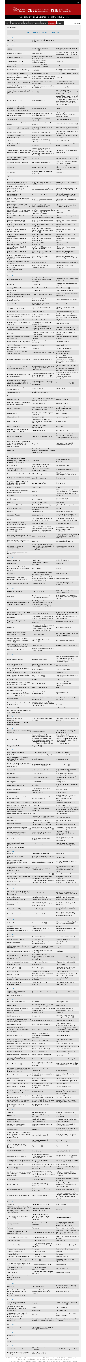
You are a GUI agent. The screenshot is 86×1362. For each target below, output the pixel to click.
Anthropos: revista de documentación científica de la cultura (19, 114)
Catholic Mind (36, 290)
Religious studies (12, 1016)
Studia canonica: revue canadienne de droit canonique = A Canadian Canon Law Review (19, 1173)
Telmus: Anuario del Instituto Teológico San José (41, 1209)
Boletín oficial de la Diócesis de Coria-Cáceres (18, 217)
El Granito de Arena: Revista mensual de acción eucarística (18, 478)
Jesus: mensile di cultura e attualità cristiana (42, 719)
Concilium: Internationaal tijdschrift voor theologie (43, 333)
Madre (9, 854)
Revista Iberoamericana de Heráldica (40, 1070)
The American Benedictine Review (66, 1228)
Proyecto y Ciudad (13, 982)
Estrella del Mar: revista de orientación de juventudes (15, 523)
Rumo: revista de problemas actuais (40, 1105)
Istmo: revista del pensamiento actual (65, 703)
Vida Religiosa (60, 1310)
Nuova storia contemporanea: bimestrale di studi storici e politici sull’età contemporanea (66, 913)
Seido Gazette (11, 1129)
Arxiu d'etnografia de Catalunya (17, 162)
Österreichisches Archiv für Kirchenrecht (40, 929)
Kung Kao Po (36, 746)
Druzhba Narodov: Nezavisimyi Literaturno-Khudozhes (65, 444)
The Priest (59, 1251)
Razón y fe (10, 1005)
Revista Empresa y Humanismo (17, 1055)
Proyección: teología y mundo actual (65, 979)
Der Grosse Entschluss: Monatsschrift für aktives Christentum (18, 403)
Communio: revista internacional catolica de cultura (17, 328)
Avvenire (58, 172)
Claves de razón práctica (14, 320)
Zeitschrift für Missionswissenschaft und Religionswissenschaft (18, 1353)
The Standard (11, 1254)
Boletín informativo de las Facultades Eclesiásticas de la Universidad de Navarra (18, 211)
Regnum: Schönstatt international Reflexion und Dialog (17, 1009)
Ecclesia (34, 460)
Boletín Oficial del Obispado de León (16, 239)
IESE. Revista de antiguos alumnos (15, 665)
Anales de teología (61, 87)
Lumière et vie (36, 844)
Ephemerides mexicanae (15, 508)
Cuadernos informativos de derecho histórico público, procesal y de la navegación (43, 382)
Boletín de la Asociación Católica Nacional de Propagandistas (66, 195)
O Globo (9, 923)
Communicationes (61, 323)
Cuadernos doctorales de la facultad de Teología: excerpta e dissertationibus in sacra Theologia (67, 375)
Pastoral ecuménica (62, 939)
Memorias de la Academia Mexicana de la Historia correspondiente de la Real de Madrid (18, 868)
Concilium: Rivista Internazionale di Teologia (66, 337)
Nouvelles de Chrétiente (63, 900)
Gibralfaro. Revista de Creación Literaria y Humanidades (41, 596)
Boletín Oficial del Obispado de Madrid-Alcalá (41, 239)
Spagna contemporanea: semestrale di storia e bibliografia (67, 1161)
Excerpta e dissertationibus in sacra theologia (18, 553)
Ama (57, 66)
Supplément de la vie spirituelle (17, 1195)
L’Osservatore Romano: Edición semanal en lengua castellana (41, 823)
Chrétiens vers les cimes (14, 308)
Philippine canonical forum (40, 962)
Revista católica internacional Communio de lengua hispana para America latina (18, 1029)
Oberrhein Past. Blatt (38, 923)
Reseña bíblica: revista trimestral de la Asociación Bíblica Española (19, 1020)
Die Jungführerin (37, 417)
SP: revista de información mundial (40, 1161)
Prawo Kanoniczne (13, 971)
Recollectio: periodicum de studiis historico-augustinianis (42, 1005)
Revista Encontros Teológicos (41, 1055)
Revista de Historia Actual (64, 1044)
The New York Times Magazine (65, 1249)
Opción (58, 926)
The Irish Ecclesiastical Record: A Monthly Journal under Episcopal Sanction (42, 1244)
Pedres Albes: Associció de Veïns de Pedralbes (18, 947)
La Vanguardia (60, 782)
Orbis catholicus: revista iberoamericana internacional (16, 929)
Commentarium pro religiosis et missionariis (42, 323)
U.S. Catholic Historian (62, 1291)
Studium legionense (13, 1190)
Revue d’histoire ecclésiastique (16, 1083)
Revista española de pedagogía (41, 1059)
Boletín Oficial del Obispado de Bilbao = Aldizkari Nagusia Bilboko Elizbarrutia (42, 230)
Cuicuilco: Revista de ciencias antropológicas (16, 388)
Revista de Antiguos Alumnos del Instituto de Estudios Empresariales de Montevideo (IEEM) (67, 1029)
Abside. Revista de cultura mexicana (40, 49)
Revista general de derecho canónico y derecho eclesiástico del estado (67, 1064)
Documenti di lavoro (13, 436)
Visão (33, 1315)
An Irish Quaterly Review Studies (66, 73)
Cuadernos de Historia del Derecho (18, 359)
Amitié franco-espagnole (39, 73)
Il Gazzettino (36, 672)
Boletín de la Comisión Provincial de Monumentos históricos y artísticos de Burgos (18, 200)
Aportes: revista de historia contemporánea (15, 136)
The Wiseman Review (38, 1256)
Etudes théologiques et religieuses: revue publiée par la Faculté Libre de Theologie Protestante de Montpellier (43, 546)
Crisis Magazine (60, 345)
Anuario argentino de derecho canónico (41, 119)
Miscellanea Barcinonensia (15, 874)
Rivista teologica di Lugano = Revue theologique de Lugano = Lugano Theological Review (67, 1091)
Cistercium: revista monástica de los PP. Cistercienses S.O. (18, 315)
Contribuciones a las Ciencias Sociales (41, 341)
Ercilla (9, 512)
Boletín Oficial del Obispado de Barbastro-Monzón (16, 230)
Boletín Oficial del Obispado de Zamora (16, 252)
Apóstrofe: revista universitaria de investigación (66, 136)
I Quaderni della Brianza (14, 659)
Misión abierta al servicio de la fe (42, 874)
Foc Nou (10, 573)
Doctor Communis (37, 430)
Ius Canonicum (12, 708)
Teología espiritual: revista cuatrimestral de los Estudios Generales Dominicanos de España (41, 1217)
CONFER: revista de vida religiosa (17, 342)
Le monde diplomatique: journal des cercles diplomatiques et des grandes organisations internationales (67, 809)
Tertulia (9, 1228)
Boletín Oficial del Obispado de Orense (65, 239)
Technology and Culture (39, 1204)
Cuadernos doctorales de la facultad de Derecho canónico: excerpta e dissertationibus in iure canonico (43, 375)
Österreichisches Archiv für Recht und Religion (66, 929)
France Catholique (37, 584)
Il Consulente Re (37, 669)
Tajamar (9, 1204)
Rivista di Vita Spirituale (63, 1086)
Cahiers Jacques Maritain (15, 279)
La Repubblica (36, 773)
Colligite (58, 320)
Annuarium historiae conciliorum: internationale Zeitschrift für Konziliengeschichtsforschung (17, 108)
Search (8, 23)
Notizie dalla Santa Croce (15, 900)
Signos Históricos (61, 1146)
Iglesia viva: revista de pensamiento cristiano (18, 669)
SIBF (8, 1141)
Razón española (61, 1002)
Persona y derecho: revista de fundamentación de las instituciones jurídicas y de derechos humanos (43, 956)
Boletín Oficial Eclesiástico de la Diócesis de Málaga (65, 252)
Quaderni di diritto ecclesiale (41, 992)
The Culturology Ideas (39, 1241)
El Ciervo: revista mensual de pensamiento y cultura (41, 469)
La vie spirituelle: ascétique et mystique (41, 789)
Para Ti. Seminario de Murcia (64, 937)
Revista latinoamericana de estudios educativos (43, 1075)
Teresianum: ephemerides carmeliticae (40, 1224)
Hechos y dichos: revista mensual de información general (18, 613)
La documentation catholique (41, 755)
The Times (59, 1254)
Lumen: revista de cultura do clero (41, 839)
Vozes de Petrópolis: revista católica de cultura (67, 1320)
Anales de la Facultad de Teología (17, 83)
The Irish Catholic (12, 1245)
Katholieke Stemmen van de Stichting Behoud (19, 731)
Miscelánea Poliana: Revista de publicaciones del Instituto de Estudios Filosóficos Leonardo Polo (65, 868)
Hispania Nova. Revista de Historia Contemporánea (66, 617)
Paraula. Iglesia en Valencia (15, 939)
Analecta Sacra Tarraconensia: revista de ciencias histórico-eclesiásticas (43, 77)
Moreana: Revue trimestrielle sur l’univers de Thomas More (42, 877)
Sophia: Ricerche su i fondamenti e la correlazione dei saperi (18, 1161)
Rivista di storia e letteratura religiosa (40, 1086)
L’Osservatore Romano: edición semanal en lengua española (65, 823)
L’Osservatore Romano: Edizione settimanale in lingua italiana (66, 828)
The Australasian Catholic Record (42, 1232)
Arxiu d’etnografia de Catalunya (65, 158)
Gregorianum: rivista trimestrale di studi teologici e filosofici (18, 603)
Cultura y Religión (12, 392)
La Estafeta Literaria (38, 759)
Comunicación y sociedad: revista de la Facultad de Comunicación (67, 328)
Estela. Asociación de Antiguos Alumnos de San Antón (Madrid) (66, 519)
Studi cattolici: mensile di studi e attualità (42, 1168)
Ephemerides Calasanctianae (16, 505)
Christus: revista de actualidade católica (41, 308)
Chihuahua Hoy (60, 304)
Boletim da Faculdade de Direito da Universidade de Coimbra (66, 189)
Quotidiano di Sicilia (13, 995)
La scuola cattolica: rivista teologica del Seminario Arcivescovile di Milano (66, 777)
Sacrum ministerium (38, 1112)
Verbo (34, 1303)
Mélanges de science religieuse (41, 862)
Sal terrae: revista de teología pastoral (41, 1115)
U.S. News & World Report (15, 1296)
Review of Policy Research (64, 1020)
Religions (58, 1013)
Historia (9, 627)
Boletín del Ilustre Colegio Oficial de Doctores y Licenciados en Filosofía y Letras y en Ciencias (18, 205)
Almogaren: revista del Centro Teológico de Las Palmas (41, 66)
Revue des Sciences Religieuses (65, 1081)
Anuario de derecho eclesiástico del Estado (18, 124)
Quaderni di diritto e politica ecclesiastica (16, 992)
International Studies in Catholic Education (66, 698)
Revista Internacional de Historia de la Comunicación (67, 1070)
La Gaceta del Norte (62, 765)
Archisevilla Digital (61, 141)
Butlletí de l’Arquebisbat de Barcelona (15, 266)
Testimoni (35, 1228)
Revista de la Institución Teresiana (66, 1046)
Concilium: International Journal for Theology (67, 333)
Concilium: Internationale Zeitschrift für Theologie (18, 337)
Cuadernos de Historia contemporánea (63, 352)
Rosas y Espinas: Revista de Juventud (15, 1105)
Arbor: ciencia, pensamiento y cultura (41, 140)
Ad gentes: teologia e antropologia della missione (42, 57)
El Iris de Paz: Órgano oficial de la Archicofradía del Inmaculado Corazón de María (17, 483)
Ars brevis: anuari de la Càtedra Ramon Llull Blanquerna (17, 158)
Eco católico (11, 465)
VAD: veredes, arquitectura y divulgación (16, 1303)
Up (12, 37)
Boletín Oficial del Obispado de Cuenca (65, 230)
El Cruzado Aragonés (38, 474)
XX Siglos (10, 1335)
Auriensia (10, 172)
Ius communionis (37, 708)
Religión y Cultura (37, 1013)
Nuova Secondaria (37, 914)
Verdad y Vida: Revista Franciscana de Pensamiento (66, 1303)
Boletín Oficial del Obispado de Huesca (65, 235)
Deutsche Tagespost (13, 408)
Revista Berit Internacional (40, 1024)
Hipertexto (10, 617)
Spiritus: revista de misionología (42, 1164)
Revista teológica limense (63, 1078)
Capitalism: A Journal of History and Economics (67, 279)
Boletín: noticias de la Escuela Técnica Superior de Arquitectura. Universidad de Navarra (43, 211)
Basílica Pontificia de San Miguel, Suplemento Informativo (17, 183)
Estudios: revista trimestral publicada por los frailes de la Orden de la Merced (67, 536)
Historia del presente (62, 627)
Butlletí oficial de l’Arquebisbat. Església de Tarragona (41, 266)
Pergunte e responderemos (64, 947)
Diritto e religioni (12, 426)
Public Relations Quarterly (64, 982)
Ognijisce (10, 926)
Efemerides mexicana (62, 465)
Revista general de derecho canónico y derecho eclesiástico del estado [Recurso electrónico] (18, 1069)
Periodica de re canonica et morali (17, 951)
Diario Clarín (11, 414)
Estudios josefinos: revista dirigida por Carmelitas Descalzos (19, 536)
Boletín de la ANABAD (38, 195)
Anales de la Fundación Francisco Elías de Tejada (42, 82)
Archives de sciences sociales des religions (42, 145)
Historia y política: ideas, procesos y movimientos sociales (67, 634)
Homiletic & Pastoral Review (64, 640)
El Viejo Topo (36, 499)
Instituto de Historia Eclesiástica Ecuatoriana (42, 698)
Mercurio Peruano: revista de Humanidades (41, 869)
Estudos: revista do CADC (63, 541)
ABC (8, 49)
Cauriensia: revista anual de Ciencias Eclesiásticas (67, 294)
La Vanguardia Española (14, 785)
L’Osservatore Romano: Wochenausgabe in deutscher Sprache (65, 833)
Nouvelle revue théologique (40, 900)
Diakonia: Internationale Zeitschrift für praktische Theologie (42, 408)
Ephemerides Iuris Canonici (40, 505)
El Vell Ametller (11, 499)
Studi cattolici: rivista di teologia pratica (65, 1168)
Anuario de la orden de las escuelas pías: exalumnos (66, 128)
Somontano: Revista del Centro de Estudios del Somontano (66, 1156)
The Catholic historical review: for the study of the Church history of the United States (67, 1232)
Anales (58, 77)
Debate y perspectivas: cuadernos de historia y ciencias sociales (43, 399)
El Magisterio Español (38, 483)
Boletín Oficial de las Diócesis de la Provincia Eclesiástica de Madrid (42, 217)
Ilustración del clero (38, 683)
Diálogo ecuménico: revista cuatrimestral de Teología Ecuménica (64, 408)
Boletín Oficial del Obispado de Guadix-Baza (16, 235)
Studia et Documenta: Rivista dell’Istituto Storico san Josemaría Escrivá (66, 1173)
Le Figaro (35, 805)
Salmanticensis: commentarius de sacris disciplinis (66, 1115)
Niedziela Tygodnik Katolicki (64, 897)
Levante (9, 817)
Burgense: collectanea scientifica (66, 262)
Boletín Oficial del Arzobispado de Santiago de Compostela (17, 221)
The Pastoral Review (13, 1251)
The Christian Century (38, 1237)
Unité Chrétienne (37, 1286)
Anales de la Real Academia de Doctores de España (16, 87)
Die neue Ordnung (61, 417)
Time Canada (11, 1272)
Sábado (9, 1112)
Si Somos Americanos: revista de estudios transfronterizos (66, 1135)
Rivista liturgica (36, 1092)
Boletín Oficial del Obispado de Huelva (41, 235)
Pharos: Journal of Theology (64, 957)
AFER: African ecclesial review (65, 57)
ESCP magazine (36, 512)
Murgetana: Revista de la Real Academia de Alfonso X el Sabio (65, 881)
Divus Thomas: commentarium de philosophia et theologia (17, 430)
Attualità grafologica (38, 167)
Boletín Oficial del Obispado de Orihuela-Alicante (16, 243)
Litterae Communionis (39, 820)
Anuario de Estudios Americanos (66, 124)
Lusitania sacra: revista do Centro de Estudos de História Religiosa (67, 844)
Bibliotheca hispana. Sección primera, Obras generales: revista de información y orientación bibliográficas (18, 189)
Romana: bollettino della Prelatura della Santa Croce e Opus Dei (18, 1101)
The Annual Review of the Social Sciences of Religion (17, 1232)
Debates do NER (61, 399)
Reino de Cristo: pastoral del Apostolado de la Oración (64, 1009)
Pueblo (34, 985)
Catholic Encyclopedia (38, 288)
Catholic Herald (12, 290)
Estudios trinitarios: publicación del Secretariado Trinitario (18, 541)
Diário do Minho (12, 417)
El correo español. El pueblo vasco (17, 474)
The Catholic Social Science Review (18, 1237)
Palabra (9, 937)
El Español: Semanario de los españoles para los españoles (65, 474)
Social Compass (37, 1151)
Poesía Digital (36, 964)
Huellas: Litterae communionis (65, 645)
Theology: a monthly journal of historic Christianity (41, 1268)
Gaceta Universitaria (13, 592)
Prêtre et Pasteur (61, 971)
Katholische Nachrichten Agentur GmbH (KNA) (66, 731)
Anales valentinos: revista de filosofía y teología (18, 92)
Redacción (59, 1005)
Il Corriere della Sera (62, 669)
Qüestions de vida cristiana (64, 992)
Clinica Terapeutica (38, 320)
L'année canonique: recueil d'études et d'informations (43, 797)
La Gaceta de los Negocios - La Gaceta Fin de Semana (41, 765)
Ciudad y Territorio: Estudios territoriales (41, 315)
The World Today (61, 1256)
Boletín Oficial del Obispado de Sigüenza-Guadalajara (41, 248)
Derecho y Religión (37, 403)
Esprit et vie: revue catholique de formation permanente (42, 519)
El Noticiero (35, 487)
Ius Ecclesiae (59, 708)
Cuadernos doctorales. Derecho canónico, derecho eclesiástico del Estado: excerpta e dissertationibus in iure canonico (19, 382)
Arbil (8, 141)
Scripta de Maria (37, 1121)
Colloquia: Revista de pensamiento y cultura (18, 323)
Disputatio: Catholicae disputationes (39, 426)
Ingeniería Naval (61, 693)
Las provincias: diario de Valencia (17, 803)
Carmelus (35, 284)
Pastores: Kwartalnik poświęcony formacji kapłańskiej (42, 942)
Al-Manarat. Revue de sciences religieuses (16, 66)
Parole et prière (36, 939)
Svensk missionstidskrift (39, 1195)
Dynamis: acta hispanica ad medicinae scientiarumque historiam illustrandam (43, 450)
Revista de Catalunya (13, 1035)
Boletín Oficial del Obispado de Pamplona (41, 243)
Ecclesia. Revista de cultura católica (64, 460)
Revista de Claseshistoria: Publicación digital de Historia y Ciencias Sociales (41, 1035)
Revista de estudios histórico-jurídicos (65, 1040)
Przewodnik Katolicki (38, 982)
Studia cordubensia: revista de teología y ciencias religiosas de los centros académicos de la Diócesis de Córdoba (43, 1173)
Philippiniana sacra (13, 964)
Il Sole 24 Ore (11, 679)
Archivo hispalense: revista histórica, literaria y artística (67, 145)
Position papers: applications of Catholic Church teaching (65, 968)
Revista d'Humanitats (38, 1051)
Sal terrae (10, 1116)
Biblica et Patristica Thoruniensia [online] (66, 183)
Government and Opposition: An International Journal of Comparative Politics (67, 596)
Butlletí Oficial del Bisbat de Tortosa (15, 270)
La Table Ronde (36, 782)
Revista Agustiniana (13, 1024)
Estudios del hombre (62, 523)
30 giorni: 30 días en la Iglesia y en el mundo (43, 41)
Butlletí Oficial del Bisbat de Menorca (64, 266)
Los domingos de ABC (62, 820)
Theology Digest (61, 1268)
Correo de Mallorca (62, 342)
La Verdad (35, 785)
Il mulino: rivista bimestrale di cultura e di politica (18, 676)
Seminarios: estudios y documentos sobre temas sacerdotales (67, 1129)
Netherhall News (12, 897)
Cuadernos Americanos (63, 348)
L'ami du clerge (12, 793)
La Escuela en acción (62, 755)
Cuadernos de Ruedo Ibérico (41, 359)
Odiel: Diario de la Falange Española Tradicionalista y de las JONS (67, 923)
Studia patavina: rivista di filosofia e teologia (67, 1179)
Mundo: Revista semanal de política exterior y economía (43, 881)
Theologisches (60, 1264)
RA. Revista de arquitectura (15, 1002)
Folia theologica (60, 573)
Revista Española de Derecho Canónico (65, 1054)
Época (57, 508)
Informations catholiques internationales (40, 692)
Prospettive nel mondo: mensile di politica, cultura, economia (66, 974)
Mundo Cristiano (12, 881)
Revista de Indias (37, 1046)
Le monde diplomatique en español (40, 809)
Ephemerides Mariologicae (64, 505)
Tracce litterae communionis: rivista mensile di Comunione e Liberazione (18, 1277)
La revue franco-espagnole (64, 773)
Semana (34, 1129)
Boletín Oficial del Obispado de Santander (16, 248)
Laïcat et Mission (61, 789)
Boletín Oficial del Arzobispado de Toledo (66, 221)
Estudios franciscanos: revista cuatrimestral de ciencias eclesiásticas (65, 529)
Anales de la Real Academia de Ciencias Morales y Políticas (65, 82)
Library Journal (11, 820)
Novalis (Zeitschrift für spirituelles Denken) (66, 904)
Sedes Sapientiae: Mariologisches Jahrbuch (42, 1125)
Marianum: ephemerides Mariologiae (15, 857)
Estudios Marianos (37, 536)
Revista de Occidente (62, 1049)
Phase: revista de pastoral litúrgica (18, 962)
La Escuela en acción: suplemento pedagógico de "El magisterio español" (17, 759)
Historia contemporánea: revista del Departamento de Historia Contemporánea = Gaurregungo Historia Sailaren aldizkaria (43, 627)
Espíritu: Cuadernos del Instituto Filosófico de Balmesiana (66, 515)
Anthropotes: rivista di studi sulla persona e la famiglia (42, 114)
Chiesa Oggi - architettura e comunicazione (40, 304)
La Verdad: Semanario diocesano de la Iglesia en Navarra (67, 785)
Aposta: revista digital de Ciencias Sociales (42, 136)
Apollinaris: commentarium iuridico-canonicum (67, 132)
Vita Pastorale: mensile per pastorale (15, 1320)
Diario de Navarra (61, 414)
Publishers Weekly (13, 985)
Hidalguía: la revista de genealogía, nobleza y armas (66, 613)
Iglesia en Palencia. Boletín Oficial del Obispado (43, 665)
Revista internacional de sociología (18, 1075)
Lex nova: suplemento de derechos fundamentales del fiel (43, 817)
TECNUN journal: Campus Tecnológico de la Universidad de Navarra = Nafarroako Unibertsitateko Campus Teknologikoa (19, 1209)
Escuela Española (12, 515)
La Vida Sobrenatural (13, 789)
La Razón (10, 773)
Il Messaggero (60, 672)
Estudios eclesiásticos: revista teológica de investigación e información (16, 529)
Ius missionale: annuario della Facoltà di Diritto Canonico (19, 711)
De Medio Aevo (12, 399)
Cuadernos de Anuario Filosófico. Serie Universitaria (17, 352)
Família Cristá (36, 560)
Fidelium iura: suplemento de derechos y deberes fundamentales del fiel (18, 568)
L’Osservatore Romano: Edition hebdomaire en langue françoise (42, 828)
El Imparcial (59, 478)
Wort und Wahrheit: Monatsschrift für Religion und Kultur (42, 1328)
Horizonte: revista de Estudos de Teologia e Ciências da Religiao (17, 645)
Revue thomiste (61, 1083)
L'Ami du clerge (60, 793)
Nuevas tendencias (13, 914)
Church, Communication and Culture (65, 308)
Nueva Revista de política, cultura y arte (66, 909)
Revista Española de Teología (65, 1059)
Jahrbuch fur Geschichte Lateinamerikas (14, 719)
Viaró (33, 1307)
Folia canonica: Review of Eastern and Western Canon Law (42, 573)
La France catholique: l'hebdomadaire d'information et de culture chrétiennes (19, 765)
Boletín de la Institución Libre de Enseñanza (42, 200)
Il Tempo (34, 679)
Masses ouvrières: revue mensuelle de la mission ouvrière (43, 857)
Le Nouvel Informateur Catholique (18, 814)
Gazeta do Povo (37, 592)
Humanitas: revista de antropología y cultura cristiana (43, 649)
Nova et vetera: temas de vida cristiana (16, 904)
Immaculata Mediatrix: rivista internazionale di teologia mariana (65, 683)
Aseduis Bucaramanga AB (40, 162)
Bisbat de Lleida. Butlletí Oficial (41, 189)
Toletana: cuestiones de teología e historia (42, 1272)
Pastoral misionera (13, 943)
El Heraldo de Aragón (38, 478)
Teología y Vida (12, 1224)
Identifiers (44, 23)
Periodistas (59, 951)
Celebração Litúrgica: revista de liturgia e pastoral (17, 299)
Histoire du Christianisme (63, 622)
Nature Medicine (37, 893)
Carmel (9, 284)
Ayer (8, 176)
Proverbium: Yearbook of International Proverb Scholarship (17, 979)
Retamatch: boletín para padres (41, 1020)
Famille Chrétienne (61, 560)
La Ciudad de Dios (37, 752)
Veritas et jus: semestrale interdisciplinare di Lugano (15, 1307)
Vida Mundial (11, 1310)
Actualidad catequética (14, 57)
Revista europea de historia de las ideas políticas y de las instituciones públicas (43, 1063)
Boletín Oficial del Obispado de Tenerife (65, 248)
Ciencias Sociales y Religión (64, 311)
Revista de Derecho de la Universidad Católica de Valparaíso (18, 1040)
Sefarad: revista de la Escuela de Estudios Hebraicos (65, 1125)
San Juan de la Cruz (13, 1119)
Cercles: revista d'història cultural (66, 300)
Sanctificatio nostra (38, 1119)
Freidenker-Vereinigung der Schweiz (64, 583)
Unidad (9, 1286)
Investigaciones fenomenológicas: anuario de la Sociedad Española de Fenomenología (43, 703)
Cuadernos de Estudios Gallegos (42, 353)
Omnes (34, 926)
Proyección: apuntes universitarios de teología (42, 979)
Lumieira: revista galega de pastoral (15, 844)
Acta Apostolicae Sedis (14, 53)
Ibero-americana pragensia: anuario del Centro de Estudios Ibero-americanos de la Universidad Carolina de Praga (67, 659)
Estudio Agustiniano (38, 523)
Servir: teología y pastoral (40, 1135)
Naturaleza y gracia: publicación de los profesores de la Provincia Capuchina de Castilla (19, 892)
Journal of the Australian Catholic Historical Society (17, 723)
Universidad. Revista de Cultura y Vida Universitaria (66, 1286)
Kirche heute (11, 739)
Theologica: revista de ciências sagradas (65, 1260)
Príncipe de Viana (12, 975)
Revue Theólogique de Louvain (41, 1083)
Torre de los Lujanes (62, 1272)
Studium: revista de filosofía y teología (41, 1189)
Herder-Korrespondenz (39, 613)
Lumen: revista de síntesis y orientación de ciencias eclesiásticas (64, 838)
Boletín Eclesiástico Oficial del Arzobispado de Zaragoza (41, 206)
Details (26, 23)
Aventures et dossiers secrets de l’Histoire (42, 172)
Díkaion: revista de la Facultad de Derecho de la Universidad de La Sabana (42, 421)
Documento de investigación (41, 436)
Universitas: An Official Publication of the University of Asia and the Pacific (18, 1291)
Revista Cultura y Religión (40, 1029)
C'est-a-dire (10, 304)
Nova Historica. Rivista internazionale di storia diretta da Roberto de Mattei (42, 903)
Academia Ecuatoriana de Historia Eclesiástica (66, 49)
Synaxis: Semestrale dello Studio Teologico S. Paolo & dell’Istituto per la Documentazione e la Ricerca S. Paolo (67, 1195)
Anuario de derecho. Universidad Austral (42, 124)
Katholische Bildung (38, 732)
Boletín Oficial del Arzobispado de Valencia (17, 225)
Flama (57, 568)
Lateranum (35, 803)
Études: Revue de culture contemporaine (15, 547)
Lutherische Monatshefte (15, 847)
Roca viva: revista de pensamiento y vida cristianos (18, 1096)
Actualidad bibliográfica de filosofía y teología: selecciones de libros (67, 53)
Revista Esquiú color (13, 1064)
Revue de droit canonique (15, 1081)
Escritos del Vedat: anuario (64, 512)
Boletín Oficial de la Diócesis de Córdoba (65, 211)
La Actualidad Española (14, 752)
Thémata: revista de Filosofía (16, 1260)
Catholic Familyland (62, 288)
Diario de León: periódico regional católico (42, 413)
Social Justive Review (62, 1151)
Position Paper (36, 968)
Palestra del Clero (37, 937)
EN (80, 23)
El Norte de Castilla (13, 487)
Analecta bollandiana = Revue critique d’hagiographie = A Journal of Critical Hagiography (19, 77)
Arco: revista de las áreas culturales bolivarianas (66, 151)
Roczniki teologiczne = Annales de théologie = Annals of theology (42, 1096)
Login (78, 2)
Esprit (9, 519)
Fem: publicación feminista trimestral (40, 563)
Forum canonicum (61, 578)
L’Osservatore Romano (14, 824)
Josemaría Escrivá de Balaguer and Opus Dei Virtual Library (43, 17)
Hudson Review (37, 645)
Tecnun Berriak (60, 1204)
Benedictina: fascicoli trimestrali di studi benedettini (42, 183)
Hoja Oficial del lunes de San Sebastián (40, 640)
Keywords (60, 23)
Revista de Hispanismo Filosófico (17, 1044)
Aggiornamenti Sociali (14, 62)
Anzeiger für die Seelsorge (40, 132)
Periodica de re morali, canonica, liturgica (42, 951)
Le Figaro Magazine (62, 805)
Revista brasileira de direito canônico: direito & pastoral (64, 1024)
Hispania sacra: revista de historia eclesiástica (42, 621)
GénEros (10, 597)
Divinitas (58, 426)
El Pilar (34, 491)
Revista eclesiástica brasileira (64, 1051)
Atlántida (10, 167)
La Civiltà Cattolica (61, 752)
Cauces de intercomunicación (41, 295)
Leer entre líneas (61, 814)
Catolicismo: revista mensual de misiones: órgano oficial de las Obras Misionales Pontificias (18, 294)
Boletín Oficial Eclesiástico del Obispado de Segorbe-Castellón (65, 257)
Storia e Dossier (60, 1164)
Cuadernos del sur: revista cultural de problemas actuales (18, 375)
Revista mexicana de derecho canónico (65, 1075)
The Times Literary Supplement (17, 1256)
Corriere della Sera (13, 345)
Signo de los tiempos (62, 1141)
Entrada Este (60, 502)
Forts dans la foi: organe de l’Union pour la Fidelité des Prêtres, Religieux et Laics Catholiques (43, 578)
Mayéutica (59, 857)
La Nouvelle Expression (39, 770)
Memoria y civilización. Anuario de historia (66, 862)
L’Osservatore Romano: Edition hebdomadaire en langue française (18, 828)
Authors (37, 23)
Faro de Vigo (11, 563)
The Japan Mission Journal (15, 1249)
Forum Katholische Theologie (16, 584)
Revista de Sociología (13, 1051)
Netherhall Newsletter (39, 897)
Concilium (10, 333)
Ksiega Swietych (12, 746)
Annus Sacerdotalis (38, 109)
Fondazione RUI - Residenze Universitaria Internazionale (16, 578)
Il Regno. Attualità (37, 676)
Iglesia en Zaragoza (61, 665)
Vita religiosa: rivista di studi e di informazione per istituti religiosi (42, 1320)
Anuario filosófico (12, 132)
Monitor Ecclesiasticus (62, 874)
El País (58, 487)
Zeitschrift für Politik (38, 1353)
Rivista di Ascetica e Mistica (15, 1086)
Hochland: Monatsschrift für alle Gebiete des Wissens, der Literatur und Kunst (18, 640)
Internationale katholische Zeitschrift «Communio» (18, 703)
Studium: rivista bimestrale (64, 1190)
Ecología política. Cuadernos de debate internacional (41, 465)
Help (75, 23)
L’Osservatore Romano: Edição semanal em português (16, 833)
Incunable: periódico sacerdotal (17, 688)
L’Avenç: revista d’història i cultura (17, 805)
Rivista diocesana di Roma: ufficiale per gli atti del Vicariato (18, 1091)
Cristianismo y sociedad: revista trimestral (17, 348)
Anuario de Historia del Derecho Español (42, 128)
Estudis (34, 541)
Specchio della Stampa (14, 1164)
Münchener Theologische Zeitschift (63, 877)
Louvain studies (12, 839)
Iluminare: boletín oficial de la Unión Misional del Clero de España (18, 683)
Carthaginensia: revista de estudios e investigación (67, 284)
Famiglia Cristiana (12, 560)
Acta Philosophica (37, 53)
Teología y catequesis (62, 1217)
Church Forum (11, 311)
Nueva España (36, 909)
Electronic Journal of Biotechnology (62, 499)
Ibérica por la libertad (38, 659)
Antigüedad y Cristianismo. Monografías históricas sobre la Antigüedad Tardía (65, 114)
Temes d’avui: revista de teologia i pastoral (17, 1217)
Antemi (58, 109)
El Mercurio (59, 483)
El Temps (58, 496)
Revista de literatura (13, 1049)
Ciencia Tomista (37, 311)
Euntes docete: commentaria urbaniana (65, 547)
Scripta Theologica (61, 1121)
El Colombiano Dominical (63, 470)
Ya (8, 1341)
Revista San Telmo (37, 1078)
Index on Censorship (38, 688)
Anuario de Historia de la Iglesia (17, 128)
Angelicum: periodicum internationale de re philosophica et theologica (67, 91)
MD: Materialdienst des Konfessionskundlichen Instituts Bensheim (17, 862)
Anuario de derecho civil (63, 119)
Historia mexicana (37, 634)
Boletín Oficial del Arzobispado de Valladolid (42, 225)
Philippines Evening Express (64, 962)
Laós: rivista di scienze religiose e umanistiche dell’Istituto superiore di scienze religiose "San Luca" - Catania (67, 797)
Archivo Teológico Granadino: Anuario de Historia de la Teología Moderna (19, 151)
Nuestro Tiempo (12, 909)
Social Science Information (15, 1156)
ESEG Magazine (36, 515)
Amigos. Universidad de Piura (16, 73)
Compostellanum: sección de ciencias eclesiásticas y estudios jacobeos (41, 328)
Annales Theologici (13, 100)
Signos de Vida (36, 1146)
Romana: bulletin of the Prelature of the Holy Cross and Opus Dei (67, 1101)
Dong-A (34, 444)
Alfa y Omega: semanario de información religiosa (40, 61)
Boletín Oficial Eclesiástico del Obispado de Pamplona (41, 257)
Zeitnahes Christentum (14, 1349)
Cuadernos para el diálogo (64, 383)
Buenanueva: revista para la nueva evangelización (18, 262)
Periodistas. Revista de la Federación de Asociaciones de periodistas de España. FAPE (18, 957)
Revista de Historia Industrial (16, 1046)
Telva (57, 1209)
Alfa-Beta (58, 62)
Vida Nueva (35, 1310)
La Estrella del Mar (61, 759)
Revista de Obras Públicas (40, 1049)
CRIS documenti (37, 345)
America (34, 70)
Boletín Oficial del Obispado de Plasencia (65, 243)
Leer (33, 814)
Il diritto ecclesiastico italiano (16, 672)
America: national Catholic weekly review (66, 70)
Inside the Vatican (12, 699)
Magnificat (59, 854)
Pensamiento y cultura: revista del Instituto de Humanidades (42, 947)
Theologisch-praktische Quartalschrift (14, 1268)
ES (78, 23)
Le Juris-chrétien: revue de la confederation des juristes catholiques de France (16, 809)
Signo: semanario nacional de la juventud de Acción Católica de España (17, 1146)
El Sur (33, 496)
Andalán (34, 92)
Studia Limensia (12, 1179)
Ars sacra (34, 158)
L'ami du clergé (36, 793)
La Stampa (10, 782)
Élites (9, 502)
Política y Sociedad (13, 968)
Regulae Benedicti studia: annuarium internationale (43, 1009)
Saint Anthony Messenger (64, 1112)
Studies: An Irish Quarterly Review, (40, 1184)
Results (20, 23)
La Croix (9, 755)
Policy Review (60, 964)
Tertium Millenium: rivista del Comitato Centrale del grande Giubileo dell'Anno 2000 (65, 1223)
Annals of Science (37, 100)
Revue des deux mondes (39, 1081)
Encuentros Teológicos (39, 502)
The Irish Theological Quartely (65, 1245)
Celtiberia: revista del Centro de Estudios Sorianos (41, 299)
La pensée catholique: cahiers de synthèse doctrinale (66, 770)
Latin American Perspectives (64, 803)
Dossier (31, 23)
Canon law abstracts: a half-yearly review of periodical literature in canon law (42, 279)
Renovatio (35, 1016)
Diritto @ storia (60, 421)
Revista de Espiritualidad (39, 1040)
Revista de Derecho (62, 1035)
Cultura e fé (59, 389)
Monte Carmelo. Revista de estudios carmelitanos (18, 877)
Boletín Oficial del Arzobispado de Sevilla (42, 221)
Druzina (9, 451)
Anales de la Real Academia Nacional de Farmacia (43, 87)
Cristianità (35, 348)
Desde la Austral (61, 403)
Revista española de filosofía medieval (16, 1059)
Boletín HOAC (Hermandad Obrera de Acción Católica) (66, 206)
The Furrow (59, 1241)
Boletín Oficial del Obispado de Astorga (65, 225)
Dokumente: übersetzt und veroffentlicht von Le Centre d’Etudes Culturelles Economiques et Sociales (67, 436)
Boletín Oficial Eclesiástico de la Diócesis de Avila (41, 252)
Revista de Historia (38, 1044)
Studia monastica (37, 1179)
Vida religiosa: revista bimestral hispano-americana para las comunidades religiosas (17, 1314)
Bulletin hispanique (38, 262)
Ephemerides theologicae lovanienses (40, 508)
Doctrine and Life (61, 430)
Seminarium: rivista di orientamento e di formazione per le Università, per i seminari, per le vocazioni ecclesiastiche (19, 1135)
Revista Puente (12, 1078)
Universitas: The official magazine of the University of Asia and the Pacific (43, 1291)
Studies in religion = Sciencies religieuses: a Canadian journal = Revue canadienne (66, 1184)
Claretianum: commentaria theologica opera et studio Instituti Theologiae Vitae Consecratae (66, 315)
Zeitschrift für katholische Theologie (40, 1349)
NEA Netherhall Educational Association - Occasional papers (65, 893)
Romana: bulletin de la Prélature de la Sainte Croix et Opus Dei (43, 1101)
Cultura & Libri (36, 389)
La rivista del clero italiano (40, 777)
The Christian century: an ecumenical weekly (67, 1237)
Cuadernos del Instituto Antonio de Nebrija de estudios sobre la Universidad (43, 367)
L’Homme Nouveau (62, 817)
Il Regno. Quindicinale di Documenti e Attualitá (67, 676)
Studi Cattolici (11, 1168)
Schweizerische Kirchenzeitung (65, 1119)
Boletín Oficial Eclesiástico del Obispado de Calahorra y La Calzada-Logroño (18, 257)
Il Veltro (58, 679)
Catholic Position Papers (63, 290)
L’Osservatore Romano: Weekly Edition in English (41, 833)
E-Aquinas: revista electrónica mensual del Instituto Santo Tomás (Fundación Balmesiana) (18, 460)
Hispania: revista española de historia (16, 621)
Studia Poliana (11, 1185)
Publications (52, 23)
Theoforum (35, 1260)
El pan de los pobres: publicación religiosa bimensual (17, 491)
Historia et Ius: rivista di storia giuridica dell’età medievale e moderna (16, 634)
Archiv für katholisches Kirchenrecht (14, 145)
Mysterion (10, 885)
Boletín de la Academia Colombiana (14, 195)
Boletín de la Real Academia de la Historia (66, 200)
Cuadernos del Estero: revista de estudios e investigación (17, 367)
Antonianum (11, 119)
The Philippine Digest (38, 1251)
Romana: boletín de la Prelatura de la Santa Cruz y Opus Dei (67, 1096)
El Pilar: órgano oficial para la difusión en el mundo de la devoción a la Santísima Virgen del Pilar (67, 491)
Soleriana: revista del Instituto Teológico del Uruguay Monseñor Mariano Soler (42, 1156)
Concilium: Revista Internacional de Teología (43, 337)
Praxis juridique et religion (40, 971)
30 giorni (10, 41)
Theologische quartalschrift (40, 1264)
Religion (9, 1013)
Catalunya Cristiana (13, 288)
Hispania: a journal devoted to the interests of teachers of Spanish (42, 617)
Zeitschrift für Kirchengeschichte (66, 1349)
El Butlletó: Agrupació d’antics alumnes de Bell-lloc (16, 469)
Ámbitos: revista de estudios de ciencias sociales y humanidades (17, 70)
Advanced (14, 23)
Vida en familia (60, 1307)
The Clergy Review (13, 1241)
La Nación (10, 770)
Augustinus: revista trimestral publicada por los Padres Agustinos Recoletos (67, 167)
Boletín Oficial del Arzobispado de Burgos (66, 217)
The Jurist (35, 1249)
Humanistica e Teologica (14, 649)
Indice (57, 688)
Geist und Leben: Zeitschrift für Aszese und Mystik (65, 591)
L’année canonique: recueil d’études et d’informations (18, 797)
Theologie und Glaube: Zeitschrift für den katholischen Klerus (18, 1264)
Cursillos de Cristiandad (39, 392)
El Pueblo (10, 496)
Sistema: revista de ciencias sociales (15, 1151)
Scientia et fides (12, 1121)
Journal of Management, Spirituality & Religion (67, 719)
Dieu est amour (12, 421)
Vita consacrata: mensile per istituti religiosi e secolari (66, 1315)
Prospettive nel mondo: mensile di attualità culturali (42, 974)
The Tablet (35, 1254)
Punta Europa (60, 985)
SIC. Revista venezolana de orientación (40, 1141)
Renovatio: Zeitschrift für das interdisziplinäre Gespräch (65, 1016)
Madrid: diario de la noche (40, 854)
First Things (35, 568)
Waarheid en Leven (13, 1328)
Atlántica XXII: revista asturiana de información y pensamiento (66, 162)
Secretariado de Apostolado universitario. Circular (16, 1125)
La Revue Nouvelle (13, 777)
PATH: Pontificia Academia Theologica (64, 942)
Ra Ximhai (35, 1002)
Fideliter (58, 563)
